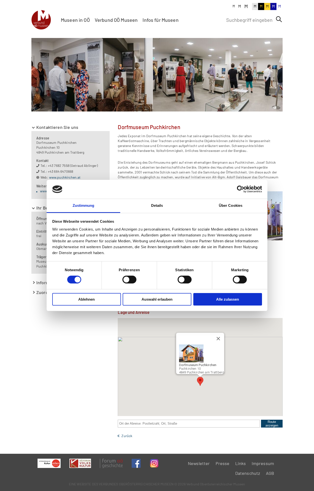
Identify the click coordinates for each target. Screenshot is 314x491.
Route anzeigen (271, 423)
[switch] (129, 279)
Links (240, 463)
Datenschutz (247, 473)
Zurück (126, 436)
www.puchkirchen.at (65, 177)
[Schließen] (218, 338)
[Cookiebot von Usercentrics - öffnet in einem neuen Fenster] (240, 189)
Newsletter (199, 463)
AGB (270, 473)
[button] (200, 381)
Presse (223, 463)
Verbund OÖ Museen (116, 20)
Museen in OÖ (75, 20)
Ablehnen (86, 299)
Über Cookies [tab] (230, 205)
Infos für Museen (160, 20)
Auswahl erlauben (157, 299)
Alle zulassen (227, 299)
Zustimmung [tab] (83, 205)
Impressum (263, 463)
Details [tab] (157, 205)
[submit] (279, 19)
